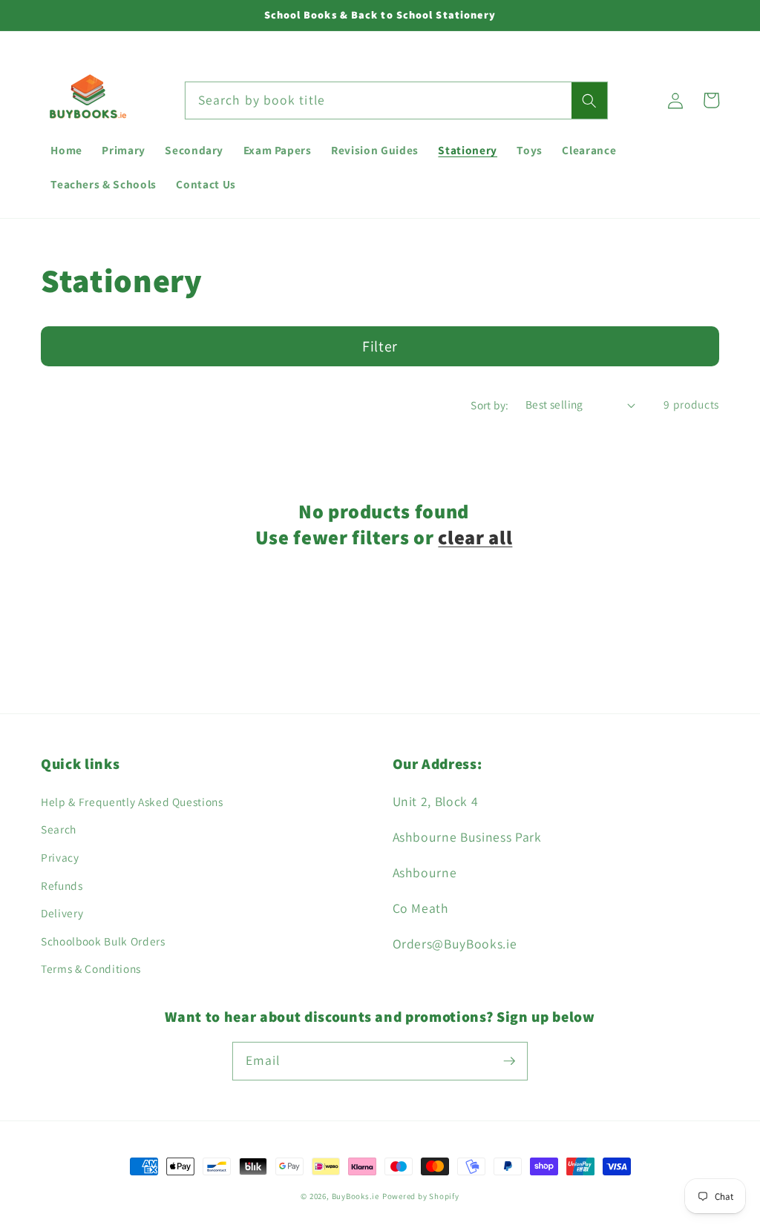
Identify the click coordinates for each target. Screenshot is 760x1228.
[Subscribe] (509, 1060)
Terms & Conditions (91, 968)
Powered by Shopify (420, 1196)
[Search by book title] (589, 100)
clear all (475, 537)
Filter (380, 346)
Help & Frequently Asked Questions (132, 801)
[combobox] (396, 100)
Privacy (60, 857)
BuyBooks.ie (355, 1196)
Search (58, 829)
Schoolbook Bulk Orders (103, 941)
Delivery (62, 912)
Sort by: (490, 404)
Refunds (62, 885)
